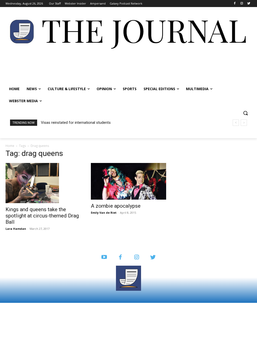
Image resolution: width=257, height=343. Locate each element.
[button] (245, 113)
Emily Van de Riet (103, 212)
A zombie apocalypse (116, 206)
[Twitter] (248, 4)
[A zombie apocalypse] (128, 181)
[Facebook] (235, 4)
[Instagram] (241, 4)
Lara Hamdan (16, 229)
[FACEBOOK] (120, 257)
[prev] (236, 123)
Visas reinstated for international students (76, 122)
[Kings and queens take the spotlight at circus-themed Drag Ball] (43, 183)
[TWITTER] (153, 257)
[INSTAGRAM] (137, 257)
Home (10, 146)
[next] (244, 123)
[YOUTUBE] (104, 257)
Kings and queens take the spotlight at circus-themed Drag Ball (42, 215)
